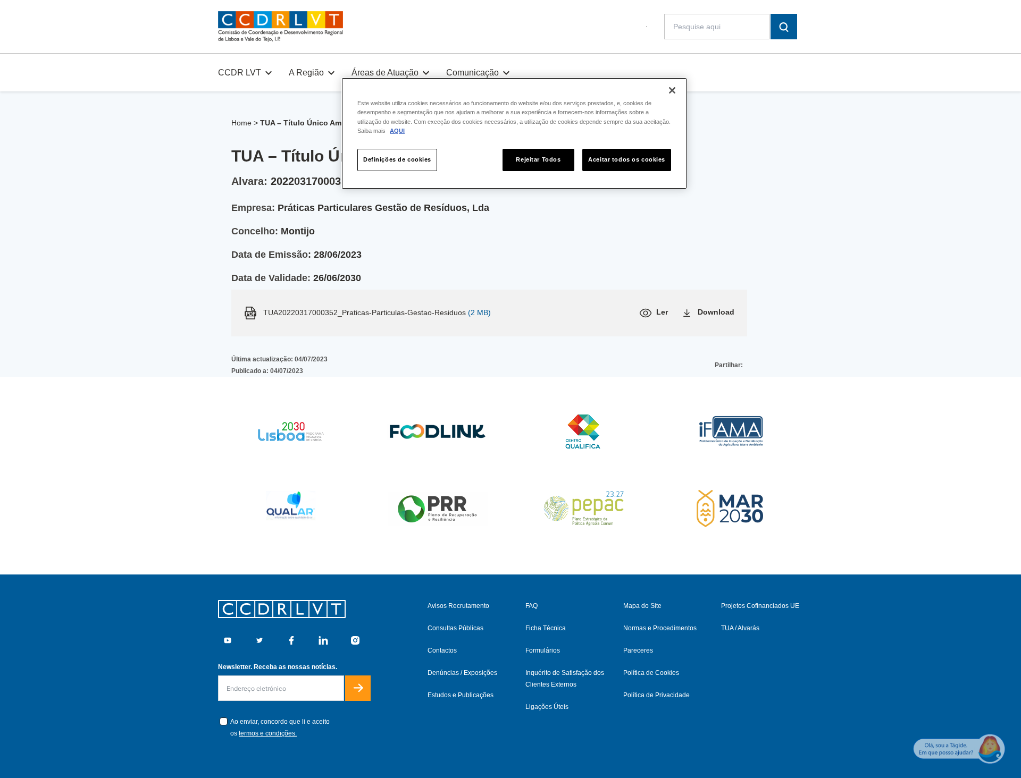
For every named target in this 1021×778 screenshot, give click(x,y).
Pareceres (638, 650)
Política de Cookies (651, 672)
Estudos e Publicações (460, 695)
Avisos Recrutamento (458, 606)
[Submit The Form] (358, 688)
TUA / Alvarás (740, 628)
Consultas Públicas (455, 628)
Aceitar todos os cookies (626, 159)
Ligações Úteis (546, 707)
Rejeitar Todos (538, 159)
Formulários (542, 650)
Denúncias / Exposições (462, 672)
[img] (280, 26)
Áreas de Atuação (385, 72)
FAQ (531, 606)
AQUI (397, 131)
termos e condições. (268, 733)
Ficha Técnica (545, 628)
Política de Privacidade (656, 695)
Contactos (442, 650)
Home (241, 123)
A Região (306, 72)
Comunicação (472, 72)
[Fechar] (672, 90)
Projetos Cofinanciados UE (760, 606)
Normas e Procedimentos (660, 628)
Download (716, 312)
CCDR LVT (239, 72)
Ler (662, 312)
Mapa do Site (642, 606)
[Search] (784, 26)
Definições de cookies (397, 159)
